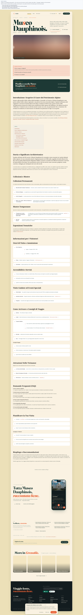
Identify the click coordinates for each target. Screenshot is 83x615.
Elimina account (63, 602)
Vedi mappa (66, 29)
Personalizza (41, 612)
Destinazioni (29, 13)
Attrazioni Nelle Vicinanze (19, 141)
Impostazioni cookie (64, 600)
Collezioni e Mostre (18, 132)
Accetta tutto (54, 612)
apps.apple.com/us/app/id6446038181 (11, 5)
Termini (62, 599)
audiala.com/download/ (13, 7)
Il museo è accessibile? (20, 74)
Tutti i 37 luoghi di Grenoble (40, 575)
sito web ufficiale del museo (31, 115)
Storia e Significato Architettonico (21, 130)
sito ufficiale (22, 419)
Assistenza (52, 597)
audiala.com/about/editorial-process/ (14, 8)
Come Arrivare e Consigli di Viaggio (21, 139)
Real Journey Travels (53, 317)
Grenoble (26, 17)
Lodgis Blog (42, 377)
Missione (40, 600)
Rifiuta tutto (47, 612)
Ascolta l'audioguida (55, 29)
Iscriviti (60, 588)
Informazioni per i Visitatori (20, 133)
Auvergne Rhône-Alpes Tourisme (32, 119)
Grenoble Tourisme (21, 119)
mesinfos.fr (66, 213)
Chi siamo (40, 597)
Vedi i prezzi (38, 13)
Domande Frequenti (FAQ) (19, 143)
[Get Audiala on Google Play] (52, 591)
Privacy (62, 597)
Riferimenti (17, 146)
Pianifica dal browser (62, 87)
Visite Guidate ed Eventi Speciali (21, 138)
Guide (34, 13)
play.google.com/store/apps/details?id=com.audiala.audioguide (16, 6)
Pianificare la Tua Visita (19, 145)
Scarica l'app (67, 13)
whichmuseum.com (38, 260)
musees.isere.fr (20, 231)
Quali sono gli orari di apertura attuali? (23, 72)
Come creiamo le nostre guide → (51, 536)
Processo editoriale (42, 599)
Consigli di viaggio (31, 600)
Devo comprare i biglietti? (20, 68)
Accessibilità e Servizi (19, 136)
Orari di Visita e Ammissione (21, 135)
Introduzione (17, 128)
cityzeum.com (57, 296)
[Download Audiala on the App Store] (46, 591)
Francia (21, 17)
